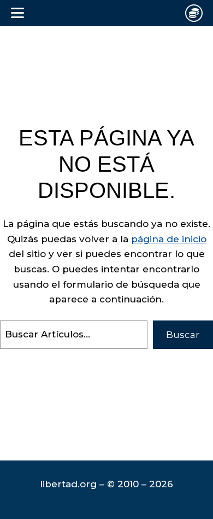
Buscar (182, 334)
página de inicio (168, 239)
